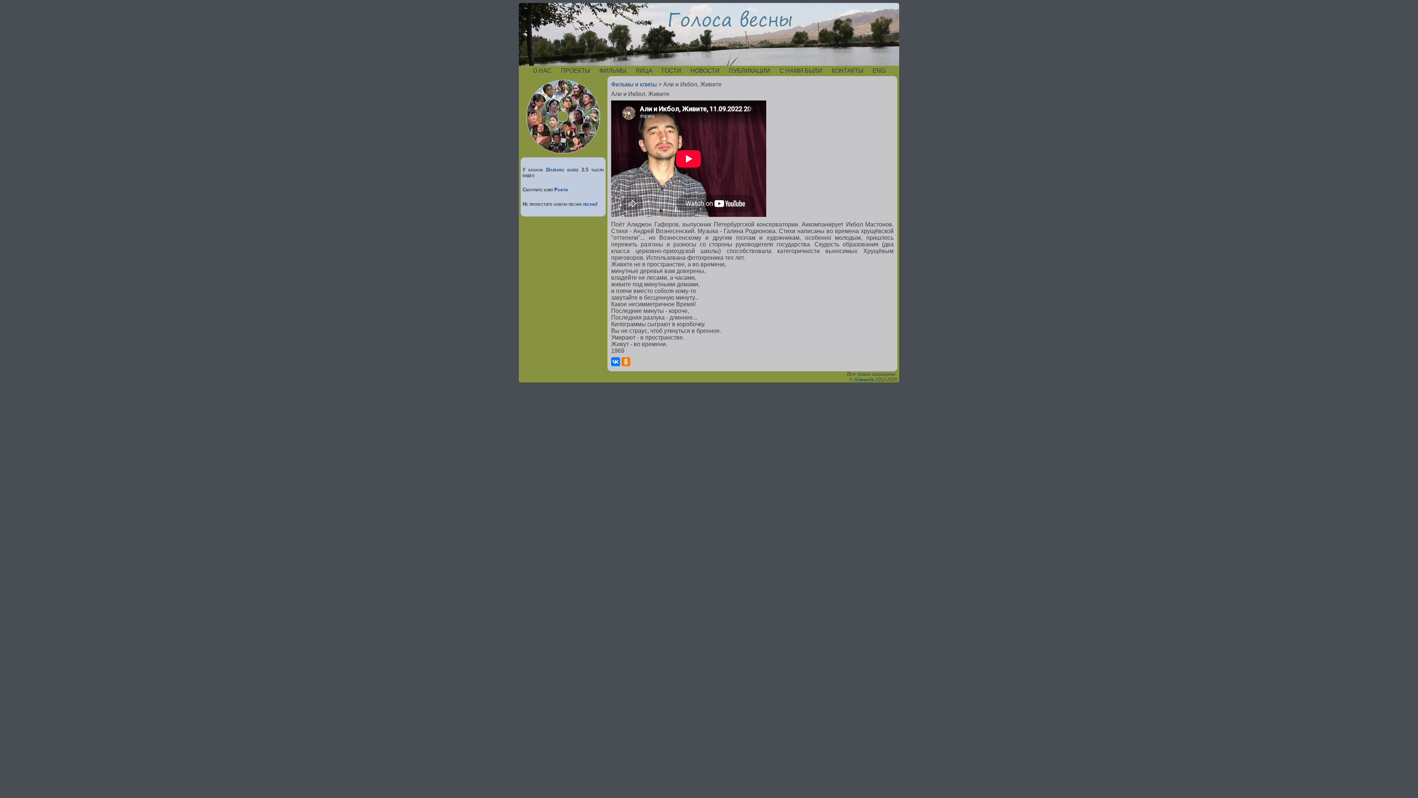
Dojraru (555, 170)
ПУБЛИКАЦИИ (749, 71)
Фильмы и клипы (634, 84)
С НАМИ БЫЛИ (801, 71)
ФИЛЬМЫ (612, 71)
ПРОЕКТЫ (575, 71)
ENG (879, 71)
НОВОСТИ (705, 71)
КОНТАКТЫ (847, 71)
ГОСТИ (671, 71)
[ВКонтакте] (615, 361)
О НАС (542, 71)
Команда (864, 379)
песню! (590, 204)
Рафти (561, 189)
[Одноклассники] (625, 361)
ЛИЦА (644, 71)
